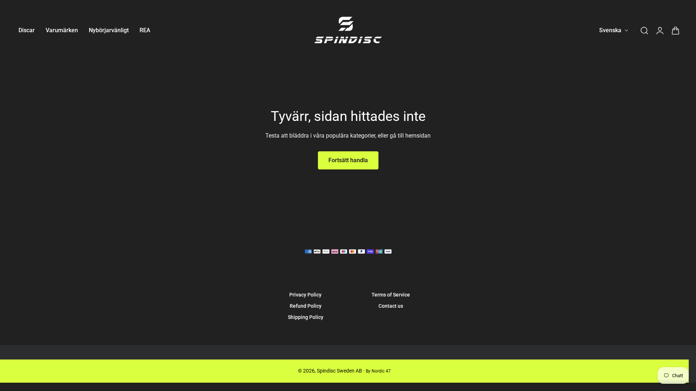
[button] (644, 30)
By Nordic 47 (378, 371)
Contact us (390, 306)
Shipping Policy (305, 317)
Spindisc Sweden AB (339, 371)
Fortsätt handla (348, 160)
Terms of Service (391, 295)
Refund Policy (306, 306)
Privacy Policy (305, 295)
